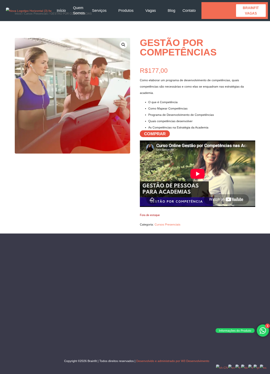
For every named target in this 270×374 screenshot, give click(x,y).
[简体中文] (222, 367)
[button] (123, 45)
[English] (231, 367)
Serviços (99, 10)
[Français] (238, 367)
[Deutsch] (244, 367)
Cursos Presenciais (167, 224)
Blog (171, 10)
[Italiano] (251, 367)
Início (61, 10)
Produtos (126, 10)
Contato (189, 10)
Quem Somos (79, 10)
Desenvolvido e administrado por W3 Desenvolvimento (172, 361)
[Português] (257, 367)
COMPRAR (155, 133)
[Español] (263, 367)
